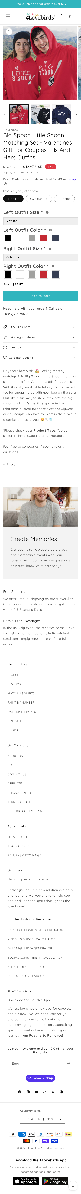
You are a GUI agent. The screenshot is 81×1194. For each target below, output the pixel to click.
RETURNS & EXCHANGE (24, 855)
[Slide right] (77, 115)
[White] (20, 238)
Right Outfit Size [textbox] (37, 247)
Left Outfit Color (37, 229)
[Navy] (56, 238)
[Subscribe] (68, 1063)
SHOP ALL (15, 730)
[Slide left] (4, 115)
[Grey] (32, 238)
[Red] (44, 238)
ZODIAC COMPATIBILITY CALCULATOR (35, 957)
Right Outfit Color (39, 265)
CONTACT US (17, 774)
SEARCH (13, 675)
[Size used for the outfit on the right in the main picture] (50, 248)
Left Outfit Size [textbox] (36, 211)
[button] (8, 16)
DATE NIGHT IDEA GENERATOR (30, 948)
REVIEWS (14, 684)
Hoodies (64, 198)
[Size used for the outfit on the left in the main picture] (47, 212)
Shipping (7, 172)
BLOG (12, 765)
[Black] (8, 238)
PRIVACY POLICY (19, 793)
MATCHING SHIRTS (21, 693)
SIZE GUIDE (16, 721)
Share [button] (11, 464)
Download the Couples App (29, 1000)
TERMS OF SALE (19, 802)
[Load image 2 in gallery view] (40, 114)
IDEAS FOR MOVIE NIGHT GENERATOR (35, 930)
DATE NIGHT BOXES (22, 712)
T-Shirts (13, 198)
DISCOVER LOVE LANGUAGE (28, 976)
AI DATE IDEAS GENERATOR (27, 967)
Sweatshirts (38, 198)
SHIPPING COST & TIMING (26, 811)
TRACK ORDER (18, 846)
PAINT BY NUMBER (21, 702)
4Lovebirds (33, 1148)
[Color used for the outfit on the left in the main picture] (50, 230)
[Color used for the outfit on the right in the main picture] (53, 266)
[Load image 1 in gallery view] (19, 114)
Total (13, 284)
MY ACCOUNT (18, 837)
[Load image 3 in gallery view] (62, 114)
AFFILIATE (15, 783)
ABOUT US (15, 756)
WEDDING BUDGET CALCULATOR (32, 939)
